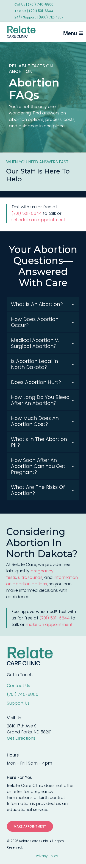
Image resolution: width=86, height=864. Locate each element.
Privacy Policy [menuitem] (47, 856)
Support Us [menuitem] (18, 703)
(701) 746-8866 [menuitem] (22, 694)
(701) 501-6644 (26, 213)
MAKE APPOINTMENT (30, 826)
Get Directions (21, 738)
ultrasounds (30, 577)
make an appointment (49, 624)
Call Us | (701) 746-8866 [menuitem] (33, 4)
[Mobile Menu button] (66, 32)
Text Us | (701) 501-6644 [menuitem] (33, 11)
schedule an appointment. (38, 220)
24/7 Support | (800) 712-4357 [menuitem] (39, 17)
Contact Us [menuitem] (18, 685)
